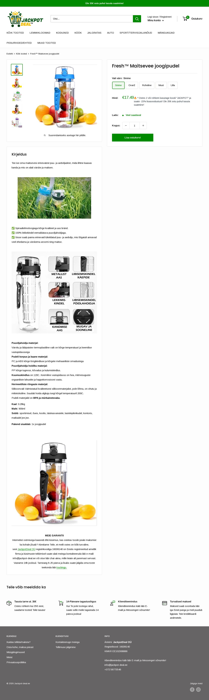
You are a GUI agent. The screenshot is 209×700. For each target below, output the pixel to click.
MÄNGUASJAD (166, 32)
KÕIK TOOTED (15, 32)
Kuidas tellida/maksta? (19, 642)
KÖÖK (78, 32)
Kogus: (116, 125)
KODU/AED (62, 32)
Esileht (10, 53)
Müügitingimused (16, 652)
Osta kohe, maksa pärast (20, 647)
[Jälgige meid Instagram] (198, 689)
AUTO (110, 32)
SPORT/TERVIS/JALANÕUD (136, 32)
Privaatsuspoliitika (16, 662)
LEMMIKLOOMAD (40, 32)
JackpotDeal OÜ (26, 549)
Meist (9, 657)
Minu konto (154, 20)
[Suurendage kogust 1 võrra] (143, 125)
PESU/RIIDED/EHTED (19, 42)
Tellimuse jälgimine (66, 647)
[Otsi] (137, 18)
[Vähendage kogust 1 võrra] (125, 125)
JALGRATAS (94, 32)
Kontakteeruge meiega (68, 642)
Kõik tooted (21, 53)
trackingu (61, 567)
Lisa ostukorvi (133, 137)
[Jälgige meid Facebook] (192, 689)
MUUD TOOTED (46, 42)
